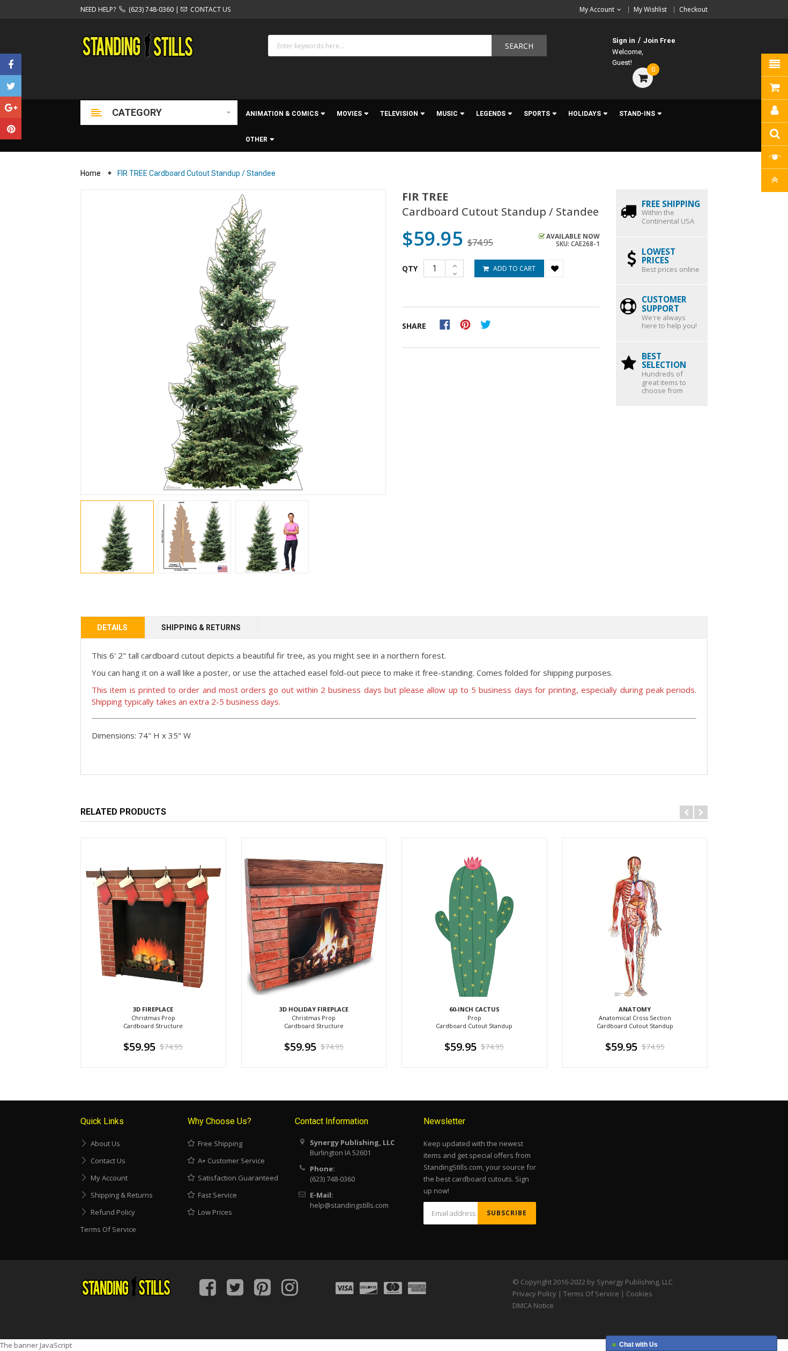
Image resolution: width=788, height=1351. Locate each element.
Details (112, 627)
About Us (103, 1143)
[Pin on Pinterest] (469, 324)
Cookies (639, 1293)
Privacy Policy (534, 1293)
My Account (107, 1178)
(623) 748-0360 (149, 9)
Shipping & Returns (201, 627)
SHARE (414, 326)
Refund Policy (111, 1212)
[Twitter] (10, 86)
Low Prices (213, 1212)
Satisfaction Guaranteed (236, 1178)
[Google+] (10, 107)
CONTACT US (209, 9)
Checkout (693, 9)
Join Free (659, 40)
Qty (410, 268)
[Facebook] (10, 64)
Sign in (623, 40)
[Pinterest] (10, 128)
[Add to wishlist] (554, 268)
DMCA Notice (533, 1305)
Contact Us (106, 1160)
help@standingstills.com (349, 1205)
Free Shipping (218, 1143)
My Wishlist (650, 9)
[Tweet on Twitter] (488, 324)
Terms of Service (108, 1229)
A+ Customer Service (230, 1160)
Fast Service (216, 1195)
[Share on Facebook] (448, 324)
